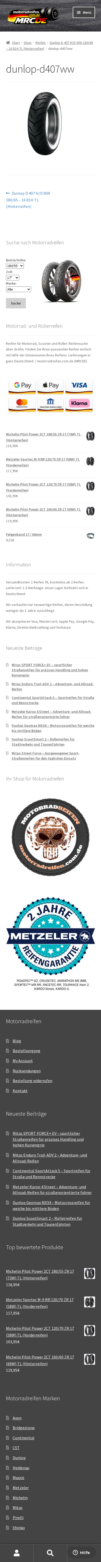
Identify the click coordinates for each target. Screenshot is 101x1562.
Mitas (18, 1507)
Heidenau (21, 1467)
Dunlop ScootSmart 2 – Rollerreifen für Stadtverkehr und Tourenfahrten (43, 742)
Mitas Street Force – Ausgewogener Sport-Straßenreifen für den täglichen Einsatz (46, 756)
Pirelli (18, 1517)
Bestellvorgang (26, 1050)
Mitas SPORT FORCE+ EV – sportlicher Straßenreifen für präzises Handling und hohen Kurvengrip (50, 669)
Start (16, 42)
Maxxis (18, 1477)
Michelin (20, 1497)
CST (16, 1447)
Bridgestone (24, 1427)
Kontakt (20, 1090)
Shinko (19, 1527)
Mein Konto (17, 1553)
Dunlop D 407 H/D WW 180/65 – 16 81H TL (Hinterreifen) (28, 199)
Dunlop (19, 1457)
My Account (23, 1060)
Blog (17, 1040)
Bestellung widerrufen (32, 1080)
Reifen (40, 42)
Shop (28, 42)
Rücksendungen (27, 1070)
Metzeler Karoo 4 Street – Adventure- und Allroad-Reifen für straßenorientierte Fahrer (51, 714)
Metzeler (21, 1487)
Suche (50, 1553)
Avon (17, 1417)
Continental (23, 1437)
